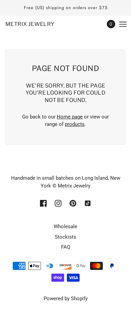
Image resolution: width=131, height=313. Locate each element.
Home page (70, 117)
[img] (43, 203)
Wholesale (65, 226)
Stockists (65, 237)
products (75, 124)
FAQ (65, 247)
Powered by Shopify (66, 298)
